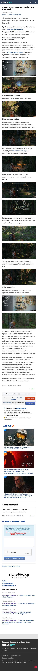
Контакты (5, 655)
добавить (7, 558)
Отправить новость (15, 655)
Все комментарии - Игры (11, 566)
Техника (13, 642)
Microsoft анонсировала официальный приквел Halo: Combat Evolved (17, 448)
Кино (23, 642)
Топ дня (7, 426)
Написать (27, 393)
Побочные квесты (9, 585)
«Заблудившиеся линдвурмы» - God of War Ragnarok (16, 613)
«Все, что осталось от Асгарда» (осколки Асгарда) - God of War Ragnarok (18, 622)
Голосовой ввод (18, 558)
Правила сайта (21, 534)
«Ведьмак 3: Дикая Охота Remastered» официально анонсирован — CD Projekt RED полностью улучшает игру (18, 495)
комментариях (21, 408)
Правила (4, 658)
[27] (19, 437)
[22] (19, 459)
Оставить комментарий (13, 521)
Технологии (5, 642)
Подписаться (30, 398)
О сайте (10, 658)
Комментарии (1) (11, 393)
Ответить (19, 515)
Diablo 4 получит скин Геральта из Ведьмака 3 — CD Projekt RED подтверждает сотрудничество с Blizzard (18, 471)
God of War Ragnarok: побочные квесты (11, 385)
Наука (28, 642)
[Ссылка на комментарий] (22, 515)
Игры (4, 14)
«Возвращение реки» (15, 29)
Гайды (4, 581)
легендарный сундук (19, 151)
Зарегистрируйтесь (7, 402)
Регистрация (30, 403)
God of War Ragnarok (14, 14)
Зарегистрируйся (10, 528)
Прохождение (7, 583)
